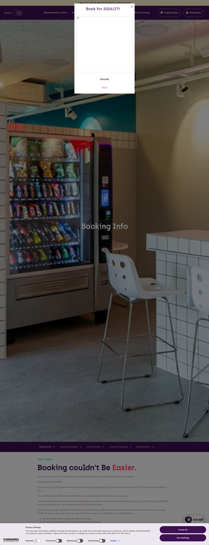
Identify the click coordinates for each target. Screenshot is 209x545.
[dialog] (104, 272)
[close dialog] (132, 7)
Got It (104, 87)
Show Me (104, 79)
